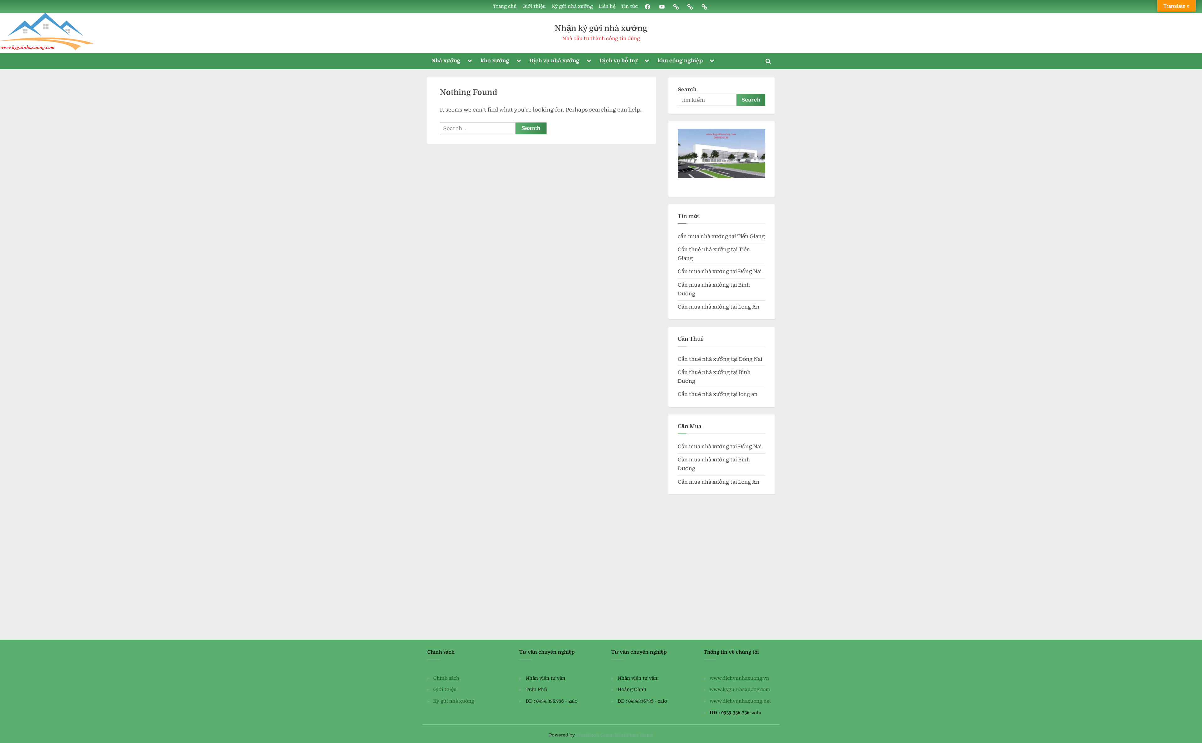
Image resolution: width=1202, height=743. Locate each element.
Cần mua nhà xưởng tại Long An (718, 307)
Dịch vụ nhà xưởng (554, 61)
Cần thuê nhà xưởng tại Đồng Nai (720, 359)
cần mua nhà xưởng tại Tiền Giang (721, 236)
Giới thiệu (534, 6)
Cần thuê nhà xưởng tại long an (718, 394)
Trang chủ (505, 6)
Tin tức (629, 6)
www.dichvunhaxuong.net (740, 701)
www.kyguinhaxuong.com (740, 689)
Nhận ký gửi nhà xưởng (601, 28)
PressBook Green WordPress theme (614, 734)
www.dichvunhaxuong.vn (739, 678)
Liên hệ (606, 6)
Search (687, 89)
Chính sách (446, 678)
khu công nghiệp (680, 61)
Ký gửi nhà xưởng (572, 6)
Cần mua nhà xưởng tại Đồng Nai (720, 271)
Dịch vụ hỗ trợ (619, 61)
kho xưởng (494, 61)
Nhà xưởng (445, 61)
